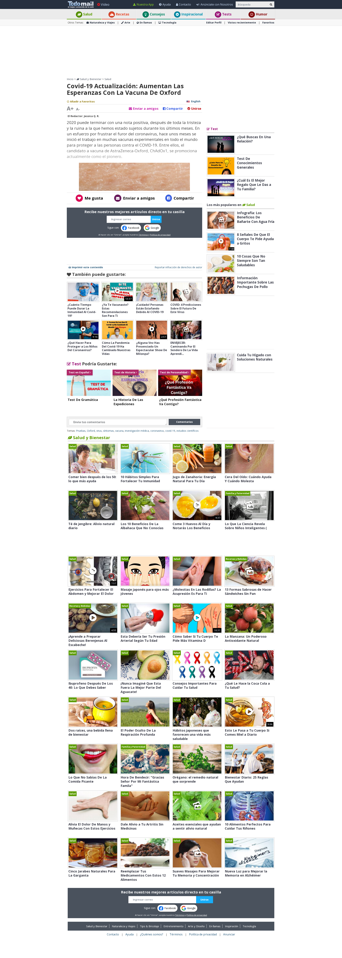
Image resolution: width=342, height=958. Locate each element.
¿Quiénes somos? (151, 934)
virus (99, 430)
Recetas (122, 14)
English (195, 101)
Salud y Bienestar (90, 79)
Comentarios (184, 422)
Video (105, 4)
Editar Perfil (213, 22)
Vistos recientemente (242, 22)
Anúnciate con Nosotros (217, 4)
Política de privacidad (160, 234)
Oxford (91, 430)
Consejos (157, 14)
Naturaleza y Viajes (102, 22)
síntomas (108, 430)
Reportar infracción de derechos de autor (178, 267)
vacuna (119, 430)
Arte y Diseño (196, 926)
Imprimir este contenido (87, 267)
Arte (127, 22)
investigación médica (137, 430)
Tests (226, 14)
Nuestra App (145, 4)
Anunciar (229, 934)
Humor (261, 14)
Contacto (185, 4)
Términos (143, 234)
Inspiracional (191, 14)
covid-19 (170, 430)
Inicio (70, 79)
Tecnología (169, 22)
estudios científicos (188, 430)
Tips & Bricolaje (149, 926)
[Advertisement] (171, 51)
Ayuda (166, 4)
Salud (87, 14)
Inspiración (231, 926)
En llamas (146, 22)
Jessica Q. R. (91, 116)
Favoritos (268, 22)
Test (76, 364)
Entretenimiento (173, 926)
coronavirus (157, 430)
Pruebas (81, 430)
